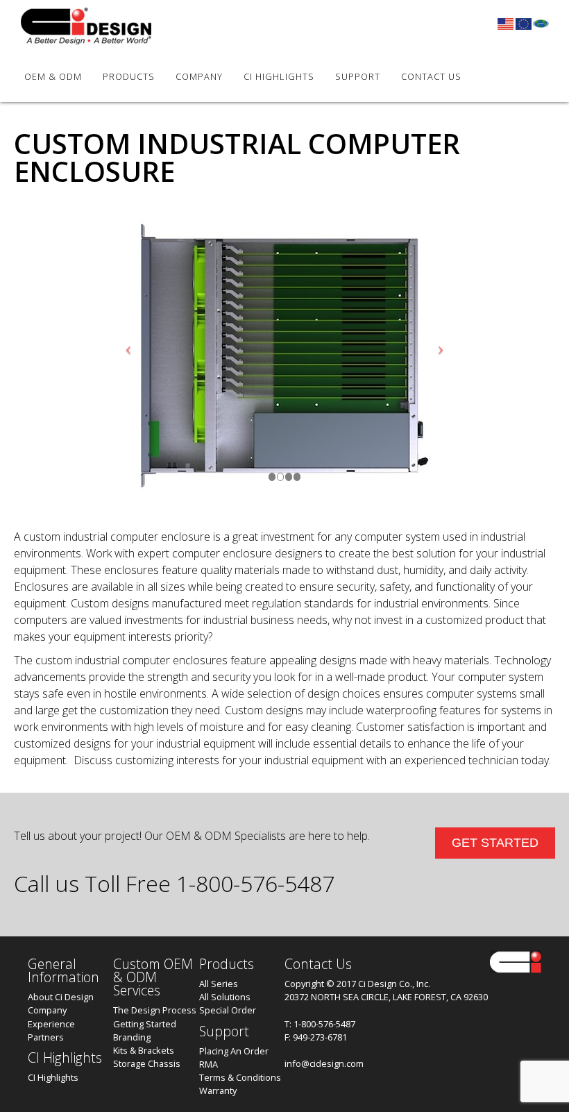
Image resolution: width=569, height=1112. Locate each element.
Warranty (218, 1090)
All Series (218, 983)
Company (47, 1010)
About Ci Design (61, 997)
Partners (46, 1037)
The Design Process (154, 1010)
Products (129, 76)
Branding (132, 1037)
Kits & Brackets (143, 1050)
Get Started (495, 843)
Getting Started (144, 1024)
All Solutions (224, 997)
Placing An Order (234, 1051)
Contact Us (431, 76)
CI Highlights (279, 76)
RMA (208, 1064)
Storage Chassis (146, 1063)
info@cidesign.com (324, 1063)
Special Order (227, 1010)
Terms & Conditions (240, 1077)
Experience (51, 1024)
